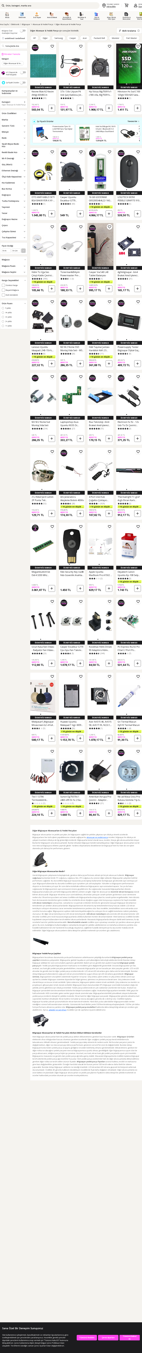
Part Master (131, 38)
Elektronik (15, 24)
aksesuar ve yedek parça (97, 837)
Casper (73, 38)
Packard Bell (99, 38)
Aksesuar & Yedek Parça (43, 24)
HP (34, 38)
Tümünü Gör (132, 121)
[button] (40, 84)
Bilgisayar (26, 24)
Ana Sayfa (4, 24)
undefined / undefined (15, 38)
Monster (115, 38)
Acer (85, 38)
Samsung (58, 38)
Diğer (45, 38)
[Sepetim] (126, 5)
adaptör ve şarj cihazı (57, 1010)
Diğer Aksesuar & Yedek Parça (68, 24)
